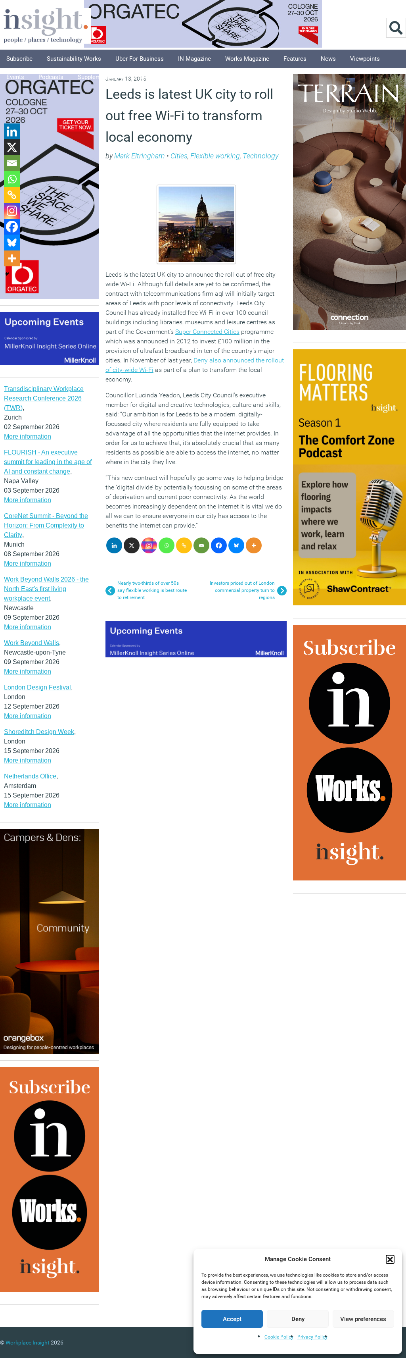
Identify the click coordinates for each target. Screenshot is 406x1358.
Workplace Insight (28, 1342)
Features (294, 58)
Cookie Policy (278, 1337)
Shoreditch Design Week (39, 731)
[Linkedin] (114, 545)
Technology (260, 156)
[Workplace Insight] (45, 25)
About (168, 77)
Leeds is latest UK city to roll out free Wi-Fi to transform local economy (189, 115)
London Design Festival (37, 687)
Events (15, 77)
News (328, 58)
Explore (136, 77)
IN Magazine (194, 58)
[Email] (201, 545)
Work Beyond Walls (31, 643)
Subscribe (19, 58)
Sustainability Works (74, 58)
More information (27, 436)
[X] (132, 545)
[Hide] (7, 274)
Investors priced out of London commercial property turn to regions (242, 590)
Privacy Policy (312, 1337)
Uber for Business (139, 58)
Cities (179, 156)
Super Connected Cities (207, 331)
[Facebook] (219, 545)
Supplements (95, 77)
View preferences (363, 1319)
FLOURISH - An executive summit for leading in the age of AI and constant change (48, 462)
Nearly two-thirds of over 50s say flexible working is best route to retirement (152, 590)
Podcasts (50, 77)
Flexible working (215, 156)
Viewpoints (365, 58)
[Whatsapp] (166, 545)
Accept (232, 1319)
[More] (254, 545)
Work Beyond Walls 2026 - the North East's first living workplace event (46, 589)
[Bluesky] (236, 545)
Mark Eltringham (139, 156)
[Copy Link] (184, 545)
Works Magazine (247, 58)
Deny (297, 1319)
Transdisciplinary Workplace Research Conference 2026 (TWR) (44, 398)
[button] (390, 1259)
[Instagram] (149, 545)
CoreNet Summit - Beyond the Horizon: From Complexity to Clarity (46, 525)
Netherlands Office (30, 776)
